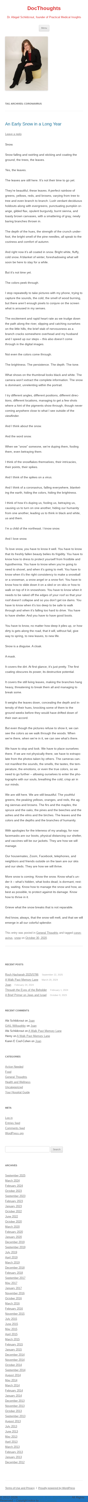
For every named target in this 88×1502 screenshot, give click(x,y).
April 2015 (11, 1334)
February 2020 (14, 1231)
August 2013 (13, 1421)
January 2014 (13, 1395)
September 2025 (15, 1175)
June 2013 (11, 1431)
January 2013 (13, 1457)
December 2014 (15, 1354)
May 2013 (11, 1436)
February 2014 (14, 1390)
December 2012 (15, 1462)
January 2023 (13, 1206)
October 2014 (13, 1365)
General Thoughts (47, 932)
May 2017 (11, 1283)
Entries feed (12, 1123)
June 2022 (11, 1216)
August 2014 (13, 1375)
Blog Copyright (48, 1500)
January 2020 (13, 1237)
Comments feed (15, 1128)
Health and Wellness (18, 1082)
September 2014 (15, 1370)
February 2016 (14, 1308)
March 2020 (12, 1226)
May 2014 (11, 1380)
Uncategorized (14, 1087)
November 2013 (15, 1405)
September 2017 (15, 1278)
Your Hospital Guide (17, 1092)
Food (8, 1071)
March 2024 (12, 1180)
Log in (9, 1118)
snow (17, 937)
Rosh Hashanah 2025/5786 (21, 974)
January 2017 (13, 1288)
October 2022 (13, 1211)
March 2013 (12, 1446)
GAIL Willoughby (15, 1025)
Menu (44, 28)
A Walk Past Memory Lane (21, 979)
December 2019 (15, 1242)
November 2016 (15, 1293)
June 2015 (11, 1324)
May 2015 (11, 1329)
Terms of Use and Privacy (20, 1488)
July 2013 (11, 1426)
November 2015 (15, 1313)
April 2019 (11, 1257)
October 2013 (13, 1411)
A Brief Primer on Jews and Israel (26, 995)
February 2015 (14, 1344)
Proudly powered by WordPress (56, 1488)
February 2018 (14, 1272)
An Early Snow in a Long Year (33, 124)
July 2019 (11, 1252)
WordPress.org (14, 1133)
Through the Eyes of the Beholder (26, 990)
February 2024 (14, 1185)
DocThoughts (44, 8)
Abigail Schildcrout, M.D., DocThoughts (44, 1497)
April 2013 (11, 1441)
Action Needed (14, 1066)
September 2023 (15, 1196)
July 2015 (11, 1318)
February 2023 (14, 1201)
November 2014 (15, 1359)
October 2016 (13, 1298)
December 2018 (15, 1267)
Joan (8, 984)
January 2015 (13, 1349)
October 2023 (13, 1190)
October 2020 (13, 1221)
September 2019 (15, 1247)
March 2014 (12, 1385)
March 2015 (12, 1339)
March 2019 (12, 1262)
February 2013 (14, 1452)
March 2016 (12, 1303)
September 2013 (15, 1416)
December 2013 (15, 1400)
